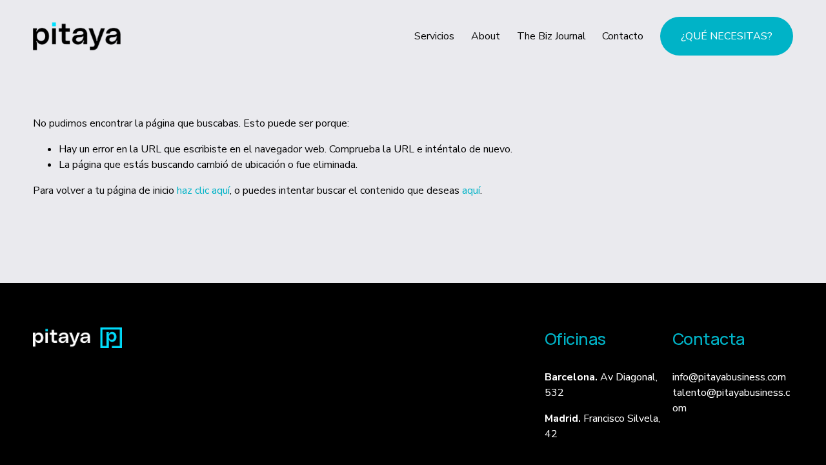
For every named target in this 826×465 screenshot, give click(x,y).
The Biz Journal (551, 36)
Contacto (622, 36)
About (485, 36)
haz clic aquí (203, 190)
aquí (471, 190)
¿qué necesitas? (726, 36)
